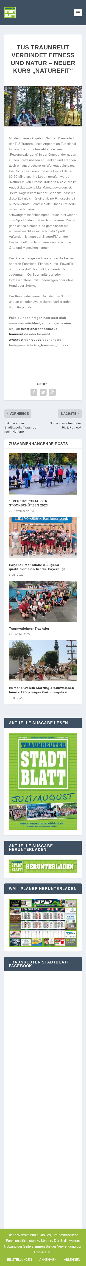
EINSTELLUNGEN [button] (19, 1259)
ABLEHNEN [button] (72, 1259)
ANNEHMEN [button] (47, 1259)
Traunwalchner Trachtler (29, 628)
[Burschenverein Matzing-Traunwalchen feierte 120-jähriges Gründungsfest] (43, 660)
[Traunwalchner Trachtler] (43, 601)
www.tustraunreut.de (25, 339)
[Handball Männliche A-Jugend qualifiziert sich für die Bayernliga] (43, 537)
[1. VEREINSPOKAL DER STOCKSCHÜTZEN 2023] (43, 473)
